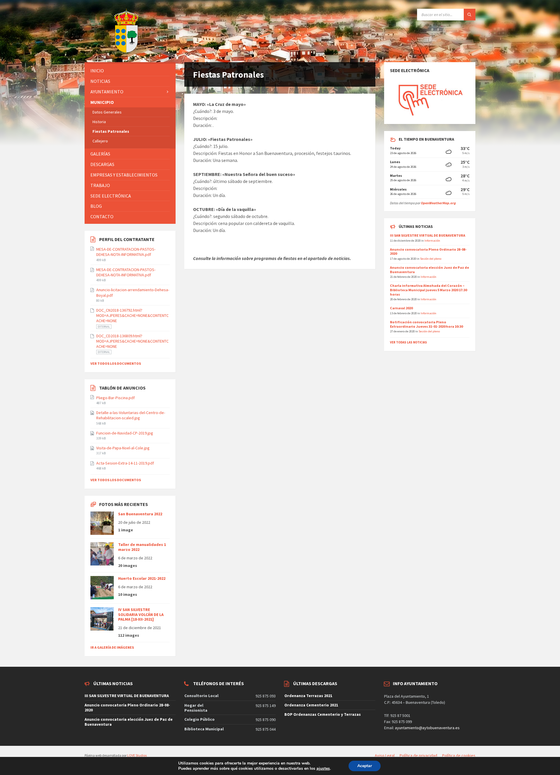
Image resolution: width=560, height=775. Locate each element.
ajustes (323, 768)
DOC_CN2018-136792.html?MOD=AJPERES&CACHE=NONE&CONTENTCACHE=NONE (132, 315)
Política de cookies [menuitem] (458, 755)
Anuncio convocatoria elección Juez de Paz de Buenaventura (429, 269)
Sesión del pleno (430, 258)
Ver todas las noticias (408, 342)
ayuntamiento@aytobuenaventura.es (427, 727)
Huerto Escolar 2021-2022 (141, 578)
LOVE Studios (137, 755)
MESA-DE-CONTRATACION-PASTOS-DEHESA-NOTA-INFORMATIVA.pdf (125, 252)
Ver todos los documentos (115, 363)
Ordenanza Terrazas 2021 (308, 695)
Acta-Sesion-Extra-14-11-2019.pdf (125, 463)
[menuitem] (130, 71)
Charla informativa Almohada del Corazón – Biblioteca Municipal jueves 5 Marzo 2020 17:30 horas (428, 289)
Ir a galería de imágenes (112, 647)
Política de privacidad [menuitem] (418, 755)
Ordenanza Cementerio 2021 (311, 705)
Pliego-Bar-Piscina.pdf (115, 397)
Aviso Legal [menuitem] (385, 755)
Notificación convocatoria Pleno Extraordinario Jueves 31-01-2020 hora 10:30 (426, 324)
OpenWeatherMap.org (438, 203)
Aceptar (364, 766)
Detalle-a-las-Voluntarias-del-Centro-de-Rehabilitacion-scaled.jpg (130, 415)
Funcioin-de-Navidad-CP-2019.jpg (124, 433)
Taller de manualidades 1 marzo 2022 (142, 547)
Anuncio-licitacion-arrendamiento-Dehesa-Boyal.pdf (132, 292)
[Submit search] (469, 14)
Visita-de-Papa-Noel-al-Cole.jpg (123, 448)
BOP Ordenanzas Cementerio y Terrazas (322, 714)
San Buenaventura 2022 (140, 513)
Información (432, 240)
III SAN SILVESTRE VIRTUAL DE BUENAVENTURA (427, 235)
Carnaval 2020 (401, 308)
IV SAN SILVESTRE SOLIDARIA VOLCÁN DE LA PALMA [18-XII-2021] (141, 614)
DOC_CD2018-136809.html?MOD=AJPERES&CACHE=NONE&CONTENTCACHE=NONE (132, 341)
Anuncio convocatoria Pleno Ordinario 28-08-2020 (428, 251)
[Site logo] (112, 51)
